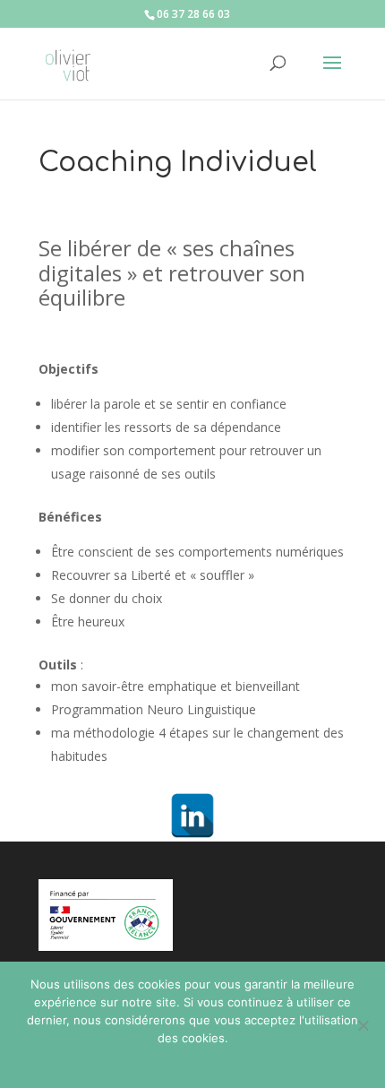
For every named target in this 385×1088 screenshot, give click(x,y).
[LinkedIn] (192, 815)
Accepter (166, 1061)
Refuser (222, 1061)
